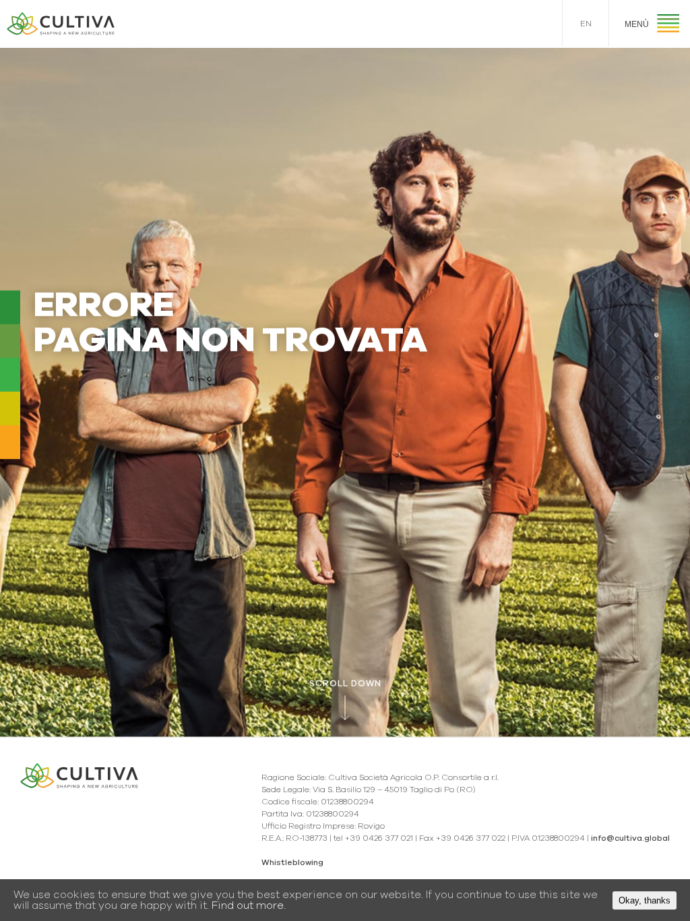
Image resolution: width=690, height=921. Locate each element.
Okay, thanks (644, 900)
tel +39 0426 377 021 (373, 838)
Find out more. (249, 905)
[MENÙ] (668, 25)
